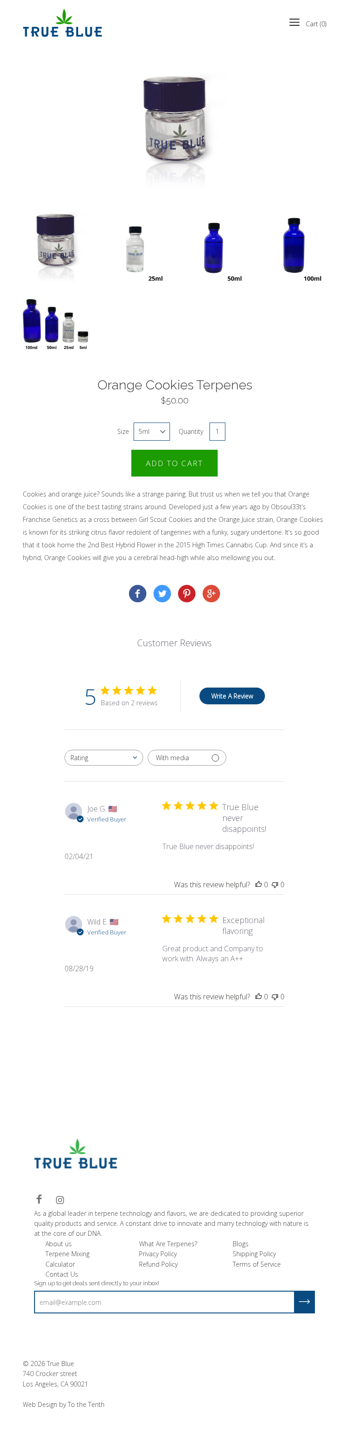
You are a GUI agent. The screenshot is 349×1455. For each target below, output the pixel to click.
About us (58, 1243)
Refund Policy (158, 1264)
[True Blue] (138, 595)
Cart (316, 24)
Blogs (241, 1243)
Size (123, 431)
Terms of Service (257, 1264)
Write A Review (232, 696)
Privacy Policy (158, 1253)
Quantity (191, 431)
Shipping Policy (254, 1253)
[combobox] (104, 758)
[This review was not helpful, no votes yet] (275, 885)
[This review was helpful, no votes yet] (258, 885)
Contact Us (61, 1274)
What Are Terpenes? (168, 1243)
